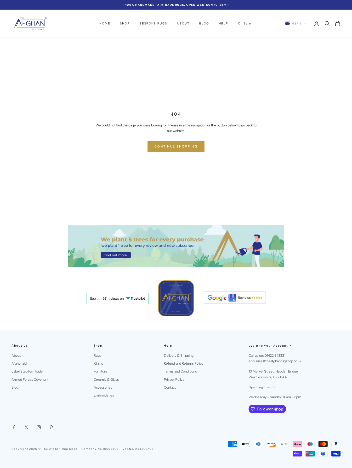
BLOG (204, 23)
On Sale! (245, 23)
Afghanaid (19, 363)
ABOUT (183, 23)
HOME (104, 23)
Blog (14, 387)
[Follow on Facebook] (13, 427)
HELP (223, 23)
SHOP (125, 23)
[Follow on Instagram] (38, 427)
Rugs (97, 355)
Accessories (103, 387)
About (16, 355)
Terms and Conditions (180, 371)
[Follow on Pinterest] (51, 427)
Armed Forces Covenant (29, 379)
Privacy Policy (174, 379)
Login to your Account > (270, 345)
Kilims (98, 363)
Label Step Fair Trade (27, 371)
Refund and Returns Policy (183, 363)
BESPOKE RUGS (153, 23)
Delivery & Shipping (178, 355)
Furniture (100, 371)
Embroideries (104, 395)
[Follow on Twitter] (26, 427)
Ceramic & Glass (106, 379)
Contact (170, 387)
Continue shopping (176, 146)
